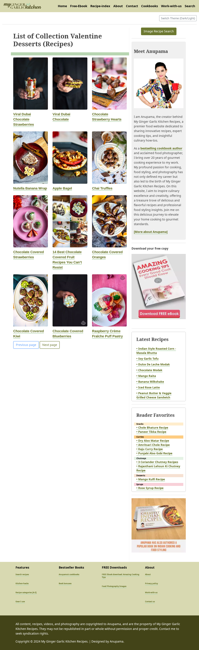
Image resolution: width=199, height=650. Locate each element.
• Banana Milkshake (150, 381)
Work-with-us (171, 6)
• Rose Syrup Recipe (150, 488)
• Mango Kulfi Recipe (150, 479)
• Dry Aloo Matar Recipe (152, 440)
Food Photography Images (114, 586)
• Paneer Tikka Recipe (151, 432)
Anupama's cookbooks (69, 574)
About (118, 6)
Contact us (150, 601)
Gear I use (20, 601)
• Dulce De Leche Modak (153, 364)
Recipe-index (100, 6)
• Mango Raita (146, 376)
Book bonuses (65, 583)
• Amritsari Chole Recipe (153, 445)
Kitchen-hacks (22, 583)
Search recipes (22, 574)
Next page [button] (49, 345)
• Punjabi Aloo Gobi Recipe (154, 453)
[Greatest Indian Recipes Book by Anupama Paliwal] (159, 528)
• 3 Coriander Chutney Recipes (157, 462)
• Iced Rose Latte (148, 387)
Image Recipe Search (159, 31)
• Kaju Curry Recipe (149, 449)
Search (190, 6)
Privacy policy (151, 583)
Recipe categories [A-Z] (26, 592)
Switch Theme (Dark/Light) (178, 18)
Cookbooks (149, 6)
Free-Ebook (78, 6)
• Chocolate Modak (149, 370)
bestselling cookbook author (161, 148)
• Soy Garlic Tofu (147, 358)
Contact (132, 6)
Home (62, 6)
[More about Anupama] (151, 232)
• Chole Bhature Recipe (152, 427)
